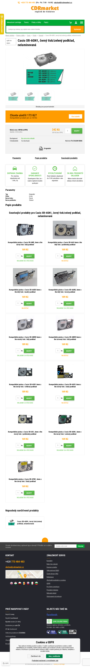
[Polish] (19, 583)
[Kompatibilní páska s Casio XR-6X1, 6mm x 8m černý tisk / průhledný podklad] (25, 419)
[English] (11, 583)
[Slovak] (28, 583)
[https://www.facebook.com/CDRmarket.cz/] (52, 614)
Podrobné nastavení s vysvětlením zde (45, 661)
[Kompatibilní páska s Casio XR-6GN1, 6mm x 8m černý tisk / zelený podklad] (65, 419)
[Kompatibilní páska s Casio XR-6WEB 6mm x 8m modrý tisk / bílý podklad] (25, 324)
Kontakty (49, 561)
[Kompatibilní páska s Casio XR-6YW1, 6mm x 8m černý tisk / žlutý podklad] (25, 466)
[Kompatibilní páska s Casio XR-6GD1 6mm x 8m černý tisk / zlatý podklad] (65, 372)
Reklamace (50, 577)
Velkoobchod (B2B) (53, 571)
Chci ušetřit (75, 117)
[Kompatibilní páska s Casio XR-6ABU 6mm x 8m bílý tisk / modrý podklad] (25, 277)
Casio (29, 35)
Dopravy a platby (52, 567)
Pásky (34, 35)
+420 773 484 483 (28, 2)
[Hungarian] (15, 583)
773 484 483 (14, 561)
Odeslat (80, 546)
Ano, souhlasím (54, 656)
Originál (41, 35)
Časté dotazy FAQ (52, 574)
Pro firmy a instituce (53, 587)
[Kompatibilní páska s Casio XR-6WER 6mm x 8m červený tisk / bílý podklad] (65, 324)
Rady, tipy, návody (52, 564)
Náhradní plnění (51, 593)
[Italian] (32, 583)
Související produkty (69, 158)
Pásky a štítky (20, 35)
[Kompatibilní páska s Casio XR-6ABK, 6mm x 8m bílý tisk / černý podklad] (65, 277)
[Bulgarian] (36, 583)
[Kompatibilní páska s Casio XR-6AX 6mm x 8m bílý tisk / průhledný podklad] (65, 230)
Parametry (17, 158)
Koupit (77, 131)
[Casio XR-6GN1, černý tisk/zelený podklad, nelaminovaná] (45, 69)
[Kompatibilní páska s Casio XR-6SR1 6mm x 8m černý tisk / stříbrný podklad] (25, 372)
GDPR (48, 583)
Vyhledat (77, 29)
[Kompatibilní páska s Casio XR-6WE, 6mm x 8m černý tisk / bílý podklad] (25, 230)
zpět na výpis (9, 42)
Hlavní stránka (9, 35)
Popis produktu (41, 158)
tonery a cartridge (59, 664)
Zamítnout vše (36, 656)
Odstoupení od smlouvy (54, 596)
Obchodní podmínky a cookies (56, 580)
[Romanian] (23, 583)
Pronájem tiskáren (52, 590)
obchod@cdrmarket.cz (63, 2)
